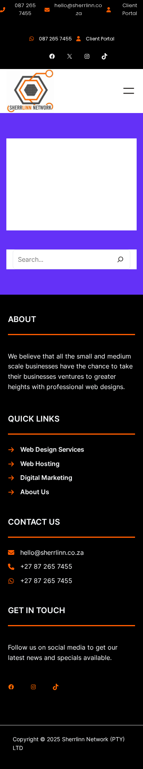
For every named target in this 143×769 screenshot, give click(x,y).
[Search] (120, 259)
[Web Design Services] (46, 450)
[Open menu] (129, 91)
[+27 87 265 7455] (40, 567)
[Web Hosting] (34, 464)
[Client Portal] (124, 10)
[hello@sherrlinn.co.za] (73, 10)
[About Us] (28, 492)
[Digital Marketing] (40, 478)
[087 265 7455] (20, 10)
